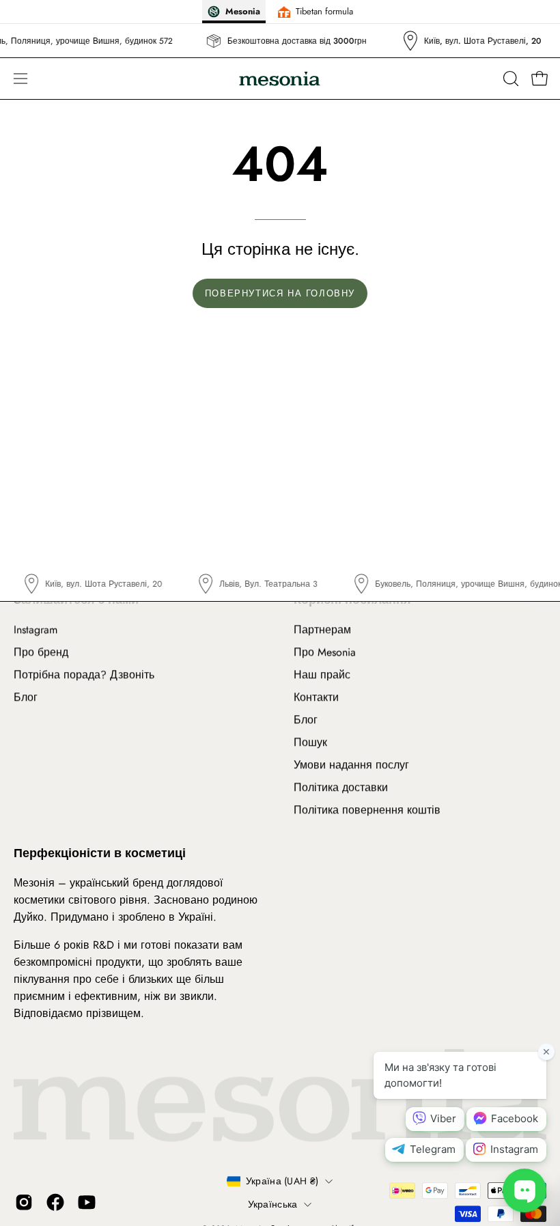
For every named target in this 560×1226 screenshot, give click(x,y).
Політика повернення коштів (367, 810)
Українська (273, 1204)
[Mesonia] (280, 79)
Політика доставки (341, 787)
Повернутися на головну (280, 293)
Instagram (35, 629)
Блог (26, 697)
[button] (509, 78)
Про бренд (41, 652)
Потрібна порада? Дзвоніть (84, 674)
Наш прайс (322, 674)
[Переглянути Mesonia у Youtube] (86, 1203)
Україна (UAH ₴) (282, 1181)
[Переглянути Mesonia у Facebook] (55, 1203)
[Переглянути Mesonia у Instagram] (24, 1203)
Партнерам (322, 629)
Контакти (316, 697)
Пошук (310, 742)
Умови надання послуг (351, 764)
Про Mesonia (325, 652)
